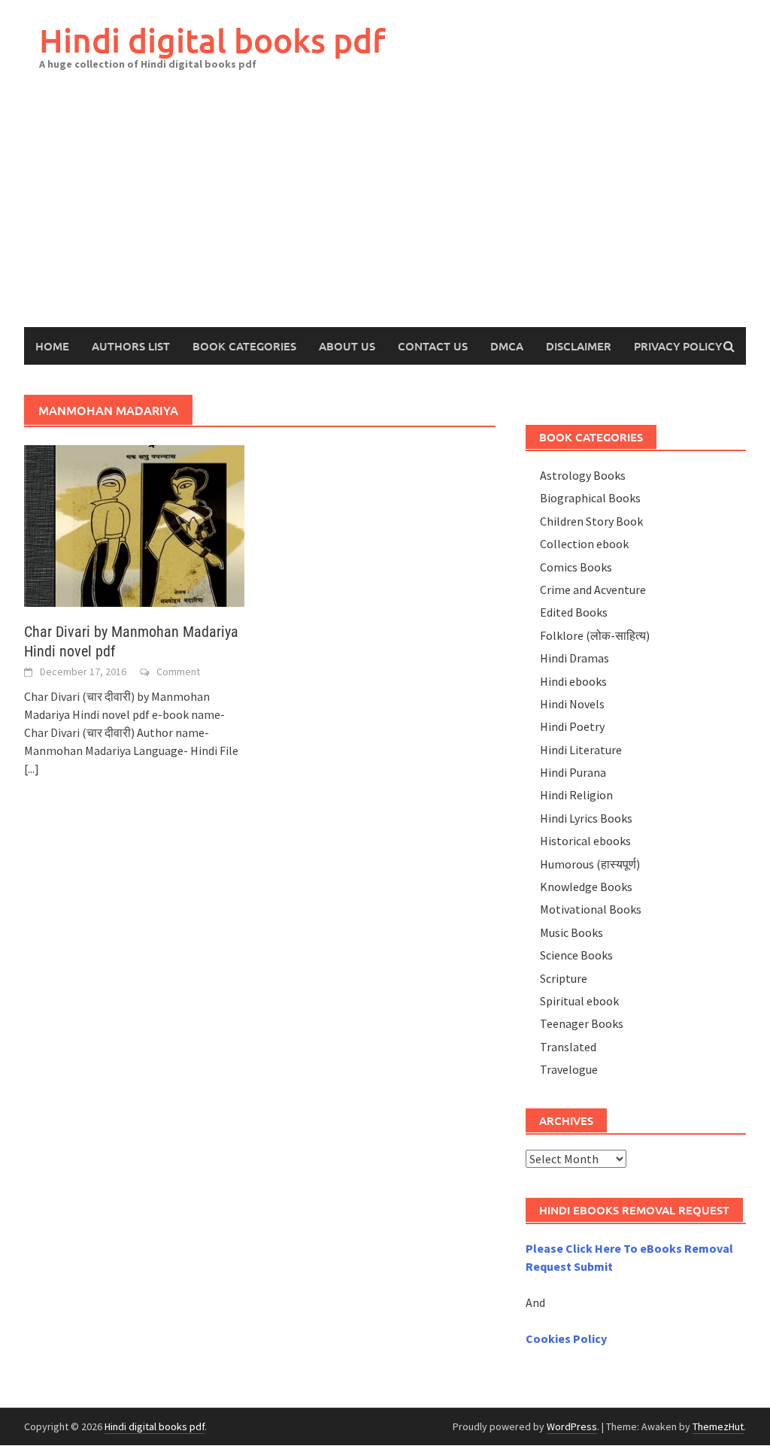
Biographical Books (590, 497)
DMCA (506, 345)
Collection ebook (584, 543)
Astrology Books (583, 475)
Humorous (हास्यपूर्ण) (590, 864)
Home (52, 345)
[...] (31, 768)
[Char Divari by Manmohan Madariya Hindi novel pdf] (134, 524)
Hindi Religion (576, 794)
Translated (568, 1046)
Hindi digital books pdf (212, 40)
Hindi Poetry (572, 726)
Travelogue (569, 1069)
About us (347, 345)
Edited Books (574, 612)
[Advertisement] (385, 214)
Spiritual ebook (579, 1000)
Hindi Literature (581, 749)
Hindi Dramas (574, 657)
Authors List (131, 345)
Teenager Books (581, 1023)
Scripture (563, 978)
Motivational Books (590, 909)
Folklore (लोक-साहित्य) (595, 635)
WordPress (572, 1426)
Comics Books (576, 566)
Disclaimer (578, 345)
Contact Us (433, 345)
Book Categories (244, 345)
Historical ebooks (585, 840)
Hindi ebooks (573, 681)
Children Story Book (591, 521)
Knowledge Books (586, 886)
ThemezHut (718, 1426)
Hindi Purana (573, 772)
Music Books (571, 932)
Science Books (576, 954)
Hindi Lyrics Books (586, 818)
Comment (178, 671)
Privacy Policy (678, 345)
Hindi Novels (572, 703)
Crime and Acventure (593, 589)
